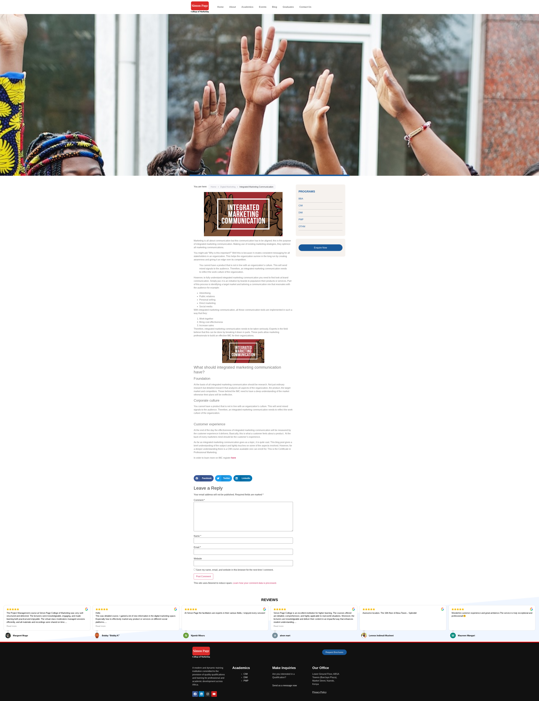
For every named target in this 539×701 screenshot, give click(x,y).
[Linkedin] (201, 694)
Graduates (288, 7)
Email (197, 547)
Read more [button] (12, 626)
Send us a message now (284, 685)
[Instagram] (208, 694)
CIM (301, 205)
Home (220, 7)
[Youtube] (214, 694)
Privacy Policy (319, 692)
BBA (301, 198)
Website (198, 559)
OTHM (302, 226)
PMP (301, 219)
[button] (204, 478)
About (232, 7)
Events (262, 7)
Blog (274, 7)
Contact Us (305, 7)
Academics (247, 7)
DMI (301, 212)
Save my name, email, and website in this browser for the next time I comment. (234, 570)
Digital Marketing (228, 187)
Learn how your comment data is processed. (255, 583)
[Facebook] (195, 694)
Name (197, 536)
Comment (199, 500)
